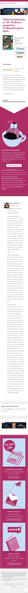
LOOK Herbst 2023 (8, 93)
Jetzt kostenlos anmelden (14, 519)
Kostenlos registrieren (14, 165)
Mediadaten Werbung (8, 584)
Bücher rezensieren (14, 554)
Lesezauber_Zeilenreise (13, 203)
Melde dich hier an (17, 157)
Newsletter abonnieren (14, 511)
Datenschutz (14, 586)
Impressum (21, 584)
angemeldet (10, 409)
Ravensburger (17, 40)
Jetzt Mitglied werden (14, 563)
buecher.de (20, 52)
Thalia (20, 48)
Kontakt (16, 584)
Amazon (20, 57)
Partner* (20, 43)
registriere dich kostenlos (7, 159)
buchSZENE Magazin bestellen (14, 469)
